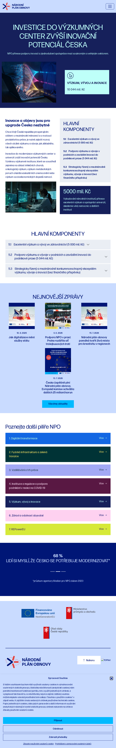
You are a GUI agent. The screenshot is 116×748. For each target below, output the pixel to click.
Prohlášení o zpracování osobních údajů (73, 744)
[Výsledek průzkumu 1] (52, 571)
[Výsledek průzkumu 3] (63, 571)
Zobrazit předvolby (58, 737)
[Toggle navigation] (110, 6)
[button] (111, 678)
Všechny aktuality (58, 403)
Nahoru (90, 660)
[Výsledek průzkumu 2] (58, 571)
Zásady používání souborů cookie (38, 744)
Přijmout (58, 720)
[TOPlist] (106, 660)
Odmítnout (58, 728)
